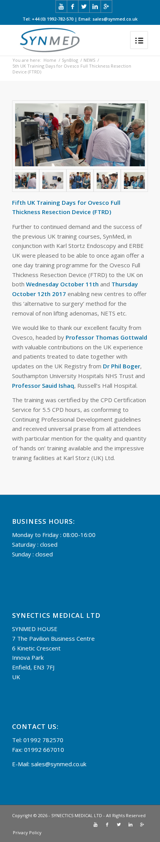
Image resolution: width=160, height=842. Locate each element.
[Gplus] (106, 6)
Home (49, 60)
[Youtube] (61, 6)
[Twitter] (83, 6)
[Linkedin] (95, 6)
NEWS (89, 60)
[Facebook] (72, 6)
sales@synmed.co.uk (58, 764)
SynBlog (70, 60)
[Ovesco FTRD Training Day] (80, 134)
